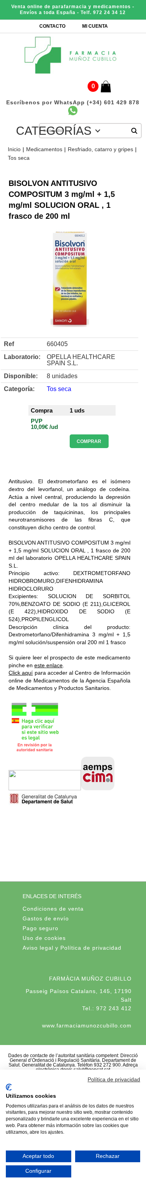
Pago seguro (40, 928)
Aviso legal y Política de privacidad (72, 948)
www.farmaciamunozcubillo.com (87, 1025)
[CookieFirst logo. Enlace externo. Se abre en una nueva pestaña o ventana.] (9, 1087)
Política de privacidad (114, 1080)
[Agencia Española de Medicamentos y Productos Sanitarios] (45, 788)
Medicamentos (44, 149)
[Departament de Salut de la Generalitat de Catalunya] (44, 804)
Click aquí (21, 673)
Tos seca (19, 158)
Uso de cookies (44, 938)
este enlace (48, 665)
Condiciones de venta (53, 909)
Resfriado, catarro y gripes (100, 149)
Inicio (14, 149)
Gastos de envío (46, 918)
